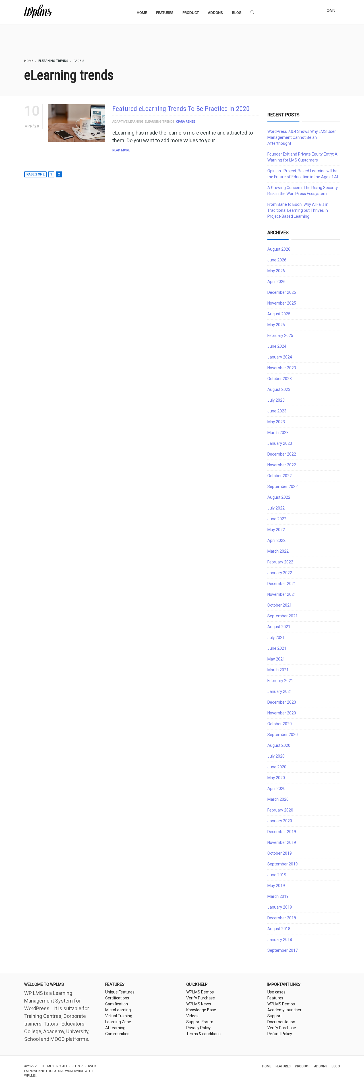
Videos (192, 1016)
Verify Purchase (200, 998)
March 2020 (278, 799)
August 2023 (278, 389)
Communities (117, 1033)
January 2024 (279, 357)
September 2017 (282, 950)
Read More (121, 150)
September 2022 (282, 486)
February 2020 (280, 810)
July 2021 (276, 637)
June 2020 (276, 767)
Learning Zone (118, 1022)
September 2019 (282, 864)
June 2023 (276, 411)
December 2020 (281, 702)
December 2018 (281, 918)
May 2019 (276, 885)
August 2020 (278, 745)
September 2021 (282, 616)
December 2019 (281, 831)
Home (266, 1066)
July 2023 (276, 400)
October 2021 (279, 605)
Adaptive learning (127, 121)
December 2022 (281, 454)
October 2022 (279, 475)
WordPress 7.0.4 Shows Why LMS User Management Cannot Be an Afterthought (301, 137)
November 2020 (281, 713)
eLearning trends (160, 121)
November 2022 (281, 465)
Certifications (117, 998)
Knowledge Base (201, 1010)
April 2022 (276, 540)
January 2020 (279, 821)
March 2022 (278, 551)
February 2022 (280, 562)
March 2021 (278, 670)
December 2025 (281, 292)
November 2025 (281, 303)
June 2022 (276, 519)
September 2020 (282, 734)
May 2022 (276, 529)
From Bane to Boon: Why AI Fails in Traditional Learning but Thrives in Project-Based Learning (297, 210)
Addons (320, 1066)
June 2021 (276, 648)
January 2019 (279, 907)
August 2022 (278, 497)
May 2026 (276, 271)
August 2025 (278, 314)
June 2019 (276, 875)
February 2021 (280, 680)
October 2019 (279, 853)
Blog (336, 1066)
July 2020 (276, 756)
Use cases (276, 992)
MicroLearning (118, 1010)
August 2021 (278, 626)
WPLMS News (198, 1004)
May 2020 (276, 777)
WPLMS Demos (200, 992)
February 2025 (280, 335)
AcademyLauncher (284, 1010)
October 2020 (279, 724)
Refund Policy (279, 1033)
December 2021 (281, 583)
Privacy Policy (198, 1028)
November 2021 (281, 594)
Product (302, 1066)
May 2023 (276, 422)
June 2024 (276, 346)
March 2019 (278, 896)
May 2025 (276, 324)
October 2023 (279, 378)
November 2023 (281, 368)
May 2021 (276, 659)
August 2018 (278, 928)
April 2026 (276, 281)
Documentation (281, 1022)
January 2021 (279, 691)
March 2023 (278, 432)
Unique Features (120, 992)
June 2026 (276, 260)
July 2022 (276, 508)
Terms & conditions (203, 1033)
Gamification (116, 1004)
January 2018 (279, 939)
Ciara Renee (185, 121)
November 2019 (281, 842)
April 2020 (276, 788)
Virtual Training (118, 1016)
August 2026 (278, 249)
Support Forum (199, 1022)
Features (275, 998)
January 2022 (279, 573)
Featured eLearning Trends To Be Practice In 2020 (181, 109)
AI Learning (115, 1028)
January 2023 (279, 443)
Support (274, 1016)
